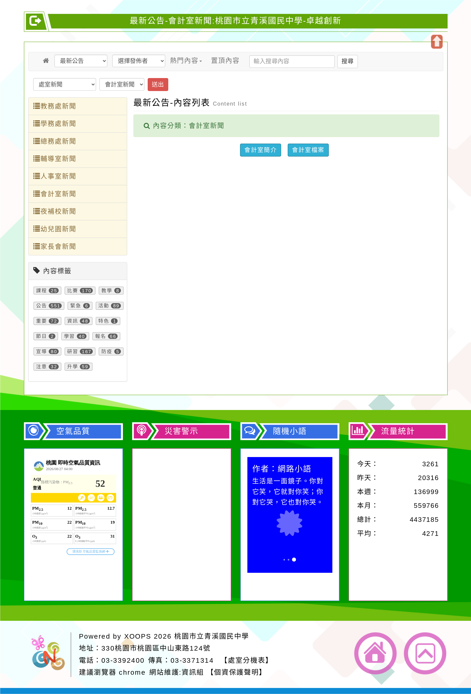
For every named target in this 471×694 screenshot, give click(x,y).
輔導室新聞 (58, 158)
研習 (72, 351)
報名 (100, 336)
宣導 (41, 351)
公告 (41, 305)
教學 (106, 290)
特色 (103, 321)
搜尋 (347, 61)
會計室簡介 (260, 149)
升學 (72, 366)
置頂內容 (225, 60)
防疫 (106, 351)
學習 (69, 336)
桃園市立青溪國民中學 (211, 636)
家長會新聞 (58, 246)
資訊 (72, 321)
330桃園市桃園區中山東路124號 (155, 648)
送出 (158, 84)
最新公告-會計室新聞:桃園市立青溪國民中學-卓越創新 (235, 20)
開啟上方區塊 (436, 42)
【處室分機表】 (246, 660)
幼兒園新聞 (58, 229)
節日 (41, 336)
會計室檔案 (308, 149)
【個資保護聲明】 (236, 672)
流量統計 (398, 430)
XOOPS (137, 636)
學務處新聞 (58, 123)
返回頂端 (425, 653)
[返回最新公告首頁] (46, 60)
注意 (41, 366)
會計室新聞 (58, 194)
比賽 (72, 290)
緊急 (75, 305)
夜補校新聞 (58, 211)
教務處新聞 (58, 106)
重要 (41, 321)
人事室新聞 (58, 176)
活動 (103, 305)
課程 (41, 290)
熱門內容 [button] (184, 60)
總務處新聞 (58, 141)
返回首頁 (375, 653)
